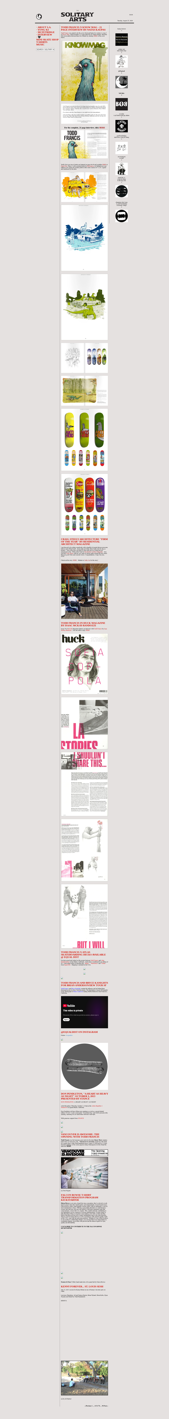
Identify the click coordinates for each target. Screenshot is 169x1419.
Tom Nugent (66, 1190)
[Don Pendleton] (62, 1127)
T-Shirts (41, 42)
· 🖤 (38, 37)
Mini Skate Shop (47, 39)
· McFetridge (45, 32)
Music (40, 44)
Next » (106, 1406)
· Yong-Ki (42, 29)
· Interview (44, 34)
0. (131, 15)
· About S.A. (43, 27)
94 (103, 1406)
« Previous (88, 1406)
